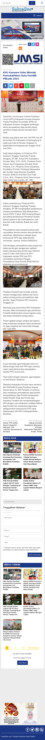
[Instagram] (37, 44)
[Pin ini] (21, 85)
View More (22, 663)
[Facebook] (30, 44)
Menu (39, 16)
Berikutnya (33, 648)
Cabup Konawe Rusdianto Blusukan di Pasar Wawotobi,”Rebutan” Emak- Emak (33, 426)
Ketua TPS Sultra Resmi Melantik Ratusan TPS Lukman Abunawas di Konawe (12, 426)
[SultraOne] (22, 9)
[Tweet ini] (10, 85)
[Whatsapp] (27, 85)
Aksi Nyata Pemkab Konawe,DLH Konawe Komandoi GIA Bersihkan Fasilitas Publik (12, 459)
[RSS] (20, 48)
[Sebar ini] (5, 85)
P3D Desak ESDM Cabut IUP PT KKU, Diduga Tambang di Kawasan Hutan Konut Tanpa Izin (12, 485)
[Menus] (43, 3)
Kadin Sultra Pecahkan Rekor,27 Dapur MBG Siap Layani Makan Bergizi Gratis (32, 485)
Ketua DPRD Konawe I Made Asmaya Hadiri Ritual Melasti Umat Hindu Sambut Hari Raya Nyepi (32, 459)
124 (23, 648)
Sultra (12, 81)
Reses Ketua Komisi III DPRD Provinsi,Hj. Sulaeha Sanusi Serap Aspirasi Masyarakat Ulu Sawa (12, 636)
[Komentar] (32, 85)
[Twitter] (34, 44)
